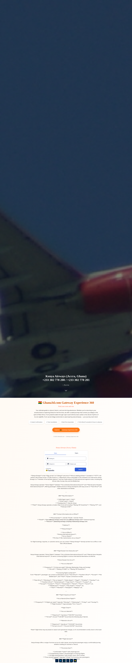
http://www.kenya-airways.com (78, 521)
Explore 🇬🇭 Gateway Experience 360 (66, 430)
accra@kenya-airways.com (54, 519)
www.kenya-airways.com (61, 521)
